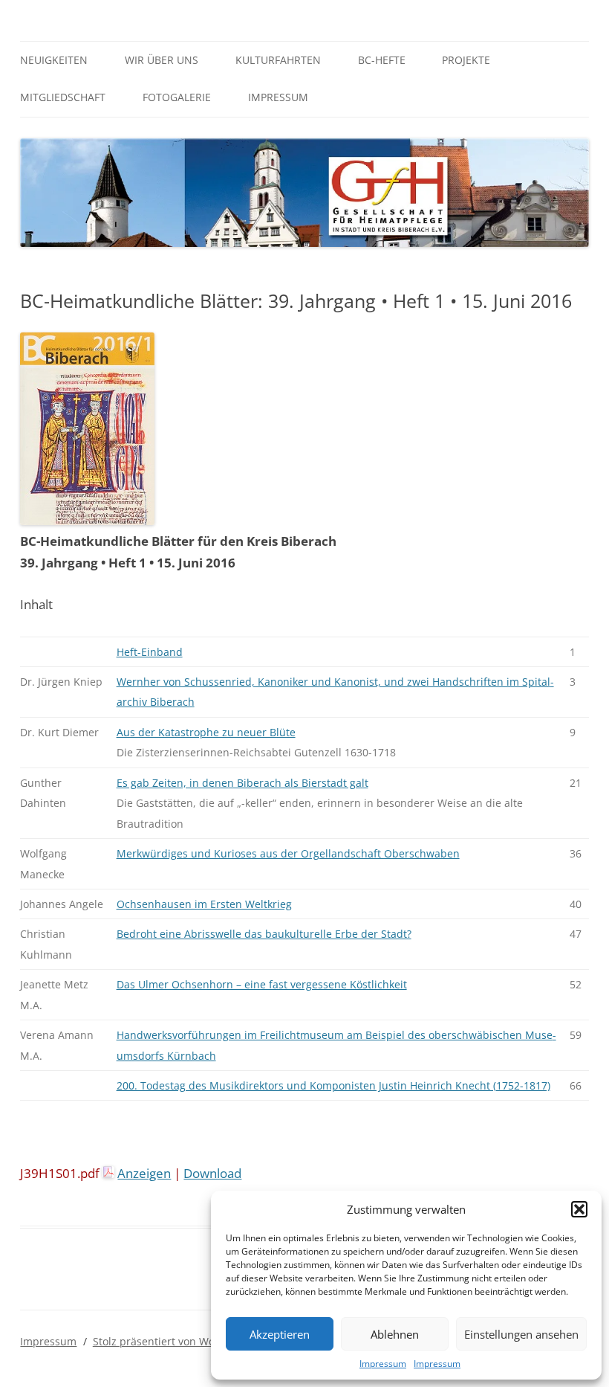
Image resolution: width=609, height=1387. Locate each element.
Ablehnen (395, 1334)
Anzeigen (144, 1173)
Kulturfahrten (278, 60)
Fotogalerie (177, 97)
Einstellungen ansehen (521, 1334)
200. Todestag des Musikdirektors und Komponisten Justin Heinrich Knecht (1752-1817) (333, 1085)
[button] (579, 1209)
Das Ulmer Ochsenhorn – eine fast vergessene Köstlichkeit (262, 984)
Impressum (382, 1363)
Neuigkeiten (54, 60)
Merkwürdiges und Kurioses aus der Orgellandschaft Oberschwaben (288, 853)
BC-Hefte (382, 60)
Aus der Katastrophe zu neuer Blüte (206, 732)
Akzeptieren (280, 1334)
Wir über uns (161, 60)
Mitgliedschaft (62, 97)
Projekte (466, 60)
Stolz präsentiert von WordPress (173, 1341)
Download (212, 1173)
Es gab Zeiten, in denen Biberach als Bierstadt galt (242, 783)
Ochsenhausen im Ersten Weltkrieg (204, 904)
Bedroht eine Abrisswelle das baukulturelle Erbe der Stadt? (264, 934)
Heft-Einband (150, 652)
